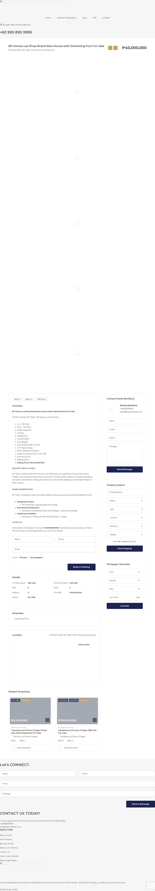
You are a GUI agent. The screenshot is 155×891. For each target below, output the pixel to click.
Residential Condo (18, 727)
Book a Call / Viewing (9, 848)
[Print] (115, 48)
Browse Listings (6, 844)
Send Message (124, 469)
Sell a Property (6, 839)
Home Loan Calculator (9, 856)
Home (48, 18)
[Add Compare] (110, 48)
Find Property (125, 548)
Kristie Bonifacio (24, 748)
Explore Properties (66, 18)
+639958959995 (126, 409)
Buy (85, 18)
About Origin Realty (8, 860)
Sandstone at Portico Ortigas (72, 736)
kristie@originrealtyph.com (131, 412)
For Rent (63, 700)
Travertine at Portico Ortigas (25, 736)
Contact (106, 18)
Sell (94, 18)
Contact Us (4, 852)
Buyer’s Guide (6, 835)
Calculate (124, 606)
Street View (83, 645)
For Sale (31, 597)
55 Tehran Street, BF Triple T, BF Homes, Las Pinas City (31, 50)
